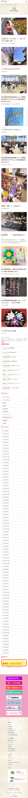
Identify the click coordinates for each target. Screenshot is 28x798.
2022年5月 (6, 578)
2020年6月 (6, 644)
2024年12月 (6, 488)
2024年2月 (6, 517)
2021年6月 (6, 609)
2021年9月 (6, 601)
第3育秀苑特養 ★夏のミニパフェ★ (11, 365)
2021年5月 (6, 612)
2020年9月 (6, 635)
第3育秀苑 (5, 411)
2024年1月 (6, 520)
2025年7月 (6, 468)
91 (10, 340)
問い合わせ (10, 764)
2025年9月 (6, 462)
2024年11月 (6, 491)
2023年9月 (6, 532)
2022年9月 (6, 566)
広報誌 (4, 423)
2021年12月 (6, 592)
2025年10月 (6, 459)
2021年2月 (6, 621)
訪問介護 (9, 746)
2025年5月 (6, 474)
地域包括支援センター (8, 417)
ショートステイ (10, 742)
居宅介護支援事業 (11, 748)
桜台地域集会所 (11, 732)
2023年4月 (6, 546)
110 (20, 340)
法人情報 (9, 754)
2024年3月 (6, 514)
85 (22, 339)
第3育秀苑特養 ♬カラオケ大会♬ (11, 388)
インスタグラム (6, 400)
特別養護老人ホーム (12, 740)
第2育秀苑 (5, 408)
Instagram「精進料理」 (9, 348)
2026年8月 (6, 431)
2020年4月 (6, 650)
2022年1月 (6, 589)
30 (12, 339)
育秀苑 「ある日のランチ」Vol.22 (11, 370)
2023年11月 (6, 526)
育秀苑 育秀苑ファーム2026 (10, 379)
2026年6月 (6, 436)
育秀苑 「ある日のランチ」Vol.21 (11, 374)
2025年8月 (6, 465)
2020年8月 (6, 638)
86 (24, 339)
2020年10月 (6, 632)
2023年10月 (6, 529)
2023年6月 (6, 540)
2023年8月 (6, 534)
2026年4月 (6, 442)
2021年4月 (6, 615)
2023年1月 (6, 555)
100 (18, 340)
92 (12, 340)
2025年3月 (6, 480)
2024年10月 (6, 494)
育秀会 (4, 403)
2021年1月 (6, 624)
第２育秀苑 (10, 726)
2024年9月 (6, 497)
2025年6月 (6, 471)
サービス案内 (10, 738)
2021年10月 (6, 598)
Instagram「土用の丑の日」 (10, 352)
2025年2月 (6, 482)
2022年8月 (6, 569)
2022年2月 (6, 586)
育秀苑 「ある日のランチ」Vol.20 (12, 383)
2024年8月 (6, 500)
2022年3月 (6, 583)
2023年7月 (6, 537)
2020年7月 (6, 641)
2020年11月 (6, 630)
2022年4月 (6, 581)
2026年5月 (6, 439)
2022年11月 (6, 560)
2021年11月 (6, 595)
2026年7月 (6, 433)
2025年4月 (6, 477)
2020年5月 (6, 647)
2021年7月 (6, 606)
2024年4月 (6, 511)
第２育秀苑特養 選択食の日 (10, 361)
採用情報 (5, 420)
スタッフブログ (6, 397)
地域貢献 (9, 756)
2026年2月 (6, 448)
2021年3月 (6, 618)
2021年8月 (6, 604)
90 (8, 340)
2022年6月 (6, 575)
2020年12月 (6, 627)
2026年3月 (6, 445)
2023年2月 (6, 552)
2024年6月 (6, 506)
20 (10, 339)
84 (20, 339)
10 (8, 339)
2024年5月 (6, 508)
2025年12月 (6, 454)
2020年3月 (6, 653)
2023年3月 (6, 549)
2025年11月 (6, 457)
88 (3, 340)
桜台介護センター (11, 730)
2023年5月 (6, 543)
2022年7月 (6, 572)
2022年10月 (6, 563)
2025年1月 (6, 485)
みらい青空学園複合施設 (13, 734)
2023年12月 (6, 523)
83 (17, 339)
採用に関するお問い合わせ (13, 762)
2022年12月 (6, 557)
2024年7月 (6, 503)
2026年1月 (6, 451)
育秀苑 (4, 406)
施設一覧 (9, 722)
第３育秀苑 (10, 728)
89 (5, 340)
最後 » (3, 342)
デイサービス (6, 414)
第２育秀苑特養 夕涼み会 (9, 357)
